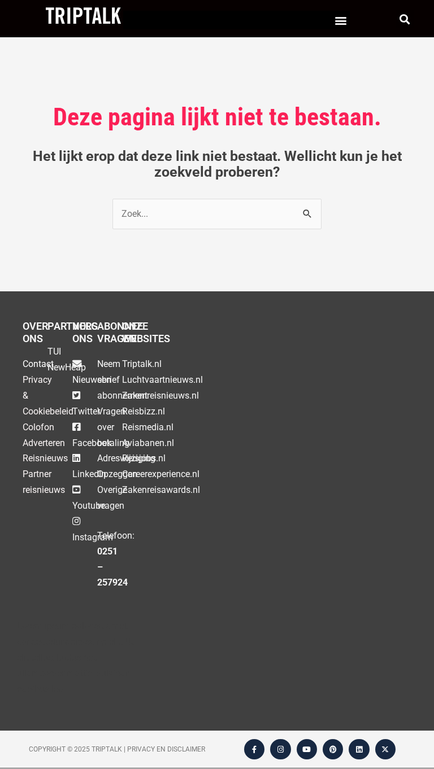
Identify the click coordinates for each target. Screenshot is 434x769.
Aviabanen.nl (148, 443)
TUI (54, 351)
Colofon (38, 427)
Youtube (88, 505)
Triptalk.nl (142, 364)
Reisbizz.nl (143, 411)
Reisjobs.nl (144, 458)
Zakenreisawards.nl (161, 489)
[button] (340, 20)
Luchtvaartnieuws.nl (162, 379)
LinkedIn (89, 474)
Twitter (86, 411)
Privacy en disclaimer (166, 749)
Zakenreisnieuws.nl (160, 395)
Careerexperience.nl (160, 474)
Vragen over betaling (113, 427)
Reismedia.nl (147, 427)
